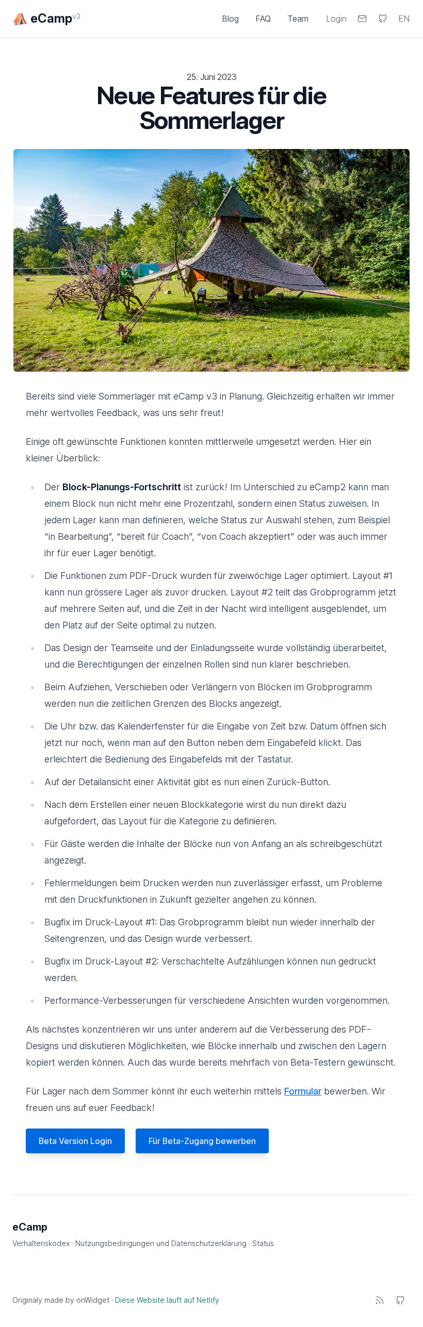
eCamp (29, 1227)
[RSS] (379, 1300)
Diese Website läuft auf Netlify (167, 1300)
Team (297, 18)
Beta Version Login (75, 1141)
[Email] (362, 18)
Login (336, 18)
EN (404, 18)
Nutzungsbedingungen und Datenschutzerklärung (162, 1243)
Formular (302, 1091)
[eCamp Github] (382, 18)
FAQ (263, 18)
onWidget (92, 1300)
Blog (230, 18)
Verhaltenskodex (42, 1243)
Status (263, 1243)
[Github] (400, 1300)
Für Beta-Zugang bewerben (202, 1141)
